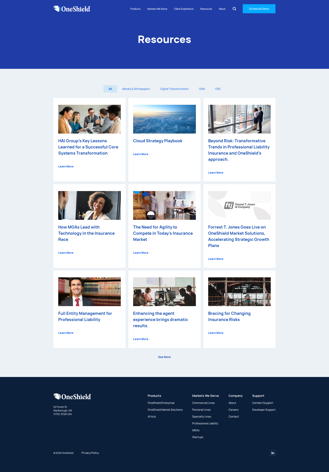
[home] (71, 9)
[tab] (110, 88)
